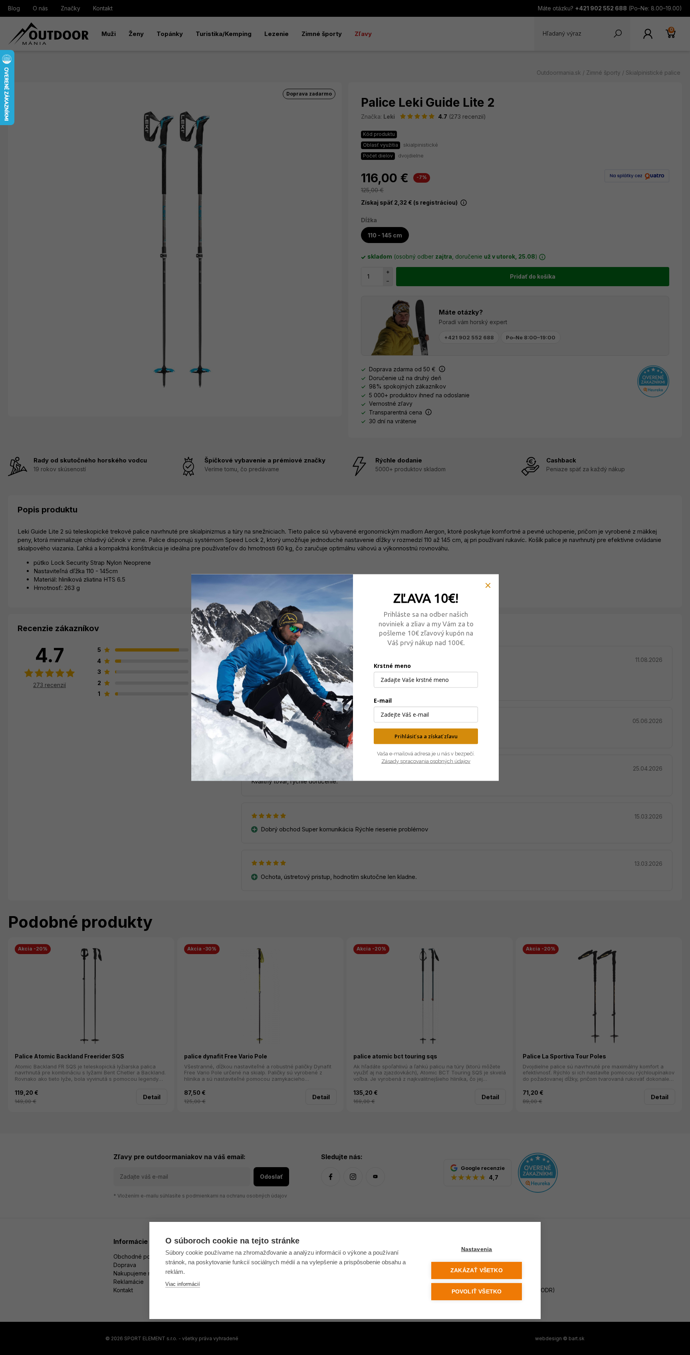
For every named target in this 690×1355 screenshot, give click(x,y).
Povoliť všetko (477, 1292)
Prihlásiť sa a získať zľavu (426, 736)
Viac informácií (182, 1284)
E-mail (383, 700)
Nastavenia (476, 1249)
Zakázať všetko (476, 1270)
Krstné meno (392, 666)
